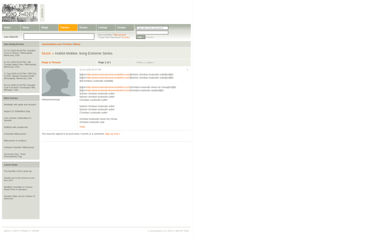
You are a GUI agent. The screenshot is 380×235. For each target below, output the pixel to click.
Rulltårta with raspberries (16, 127)
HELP (16, 231)
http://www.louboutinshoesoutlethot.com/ (108, 74)
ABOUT (7, 231)
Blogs (45, 27)
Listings (102, 27)
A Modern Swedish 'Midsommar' (19, 147)
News (26, 27)
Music (77, 44)
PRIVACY (25, 231)
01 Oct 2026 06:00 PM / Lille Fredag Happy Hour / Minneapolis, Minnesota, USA (20, 64)
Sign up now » (112, 133)
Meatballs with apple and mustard (20, 104)
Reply (82, 127)
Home (7, 27)
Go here (126, 37)
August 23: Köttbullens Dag (17, 111)
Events (83, 27)
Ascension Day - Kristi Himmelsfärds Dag (14, 155)
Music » (48, 53)
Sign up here (120, 35)
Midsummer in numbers (15, 140)
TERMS (35, 231)
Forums (65, 27)
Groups (121, 27)
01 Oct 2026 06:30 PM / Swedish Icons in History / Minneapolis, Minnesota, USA (19, 53)
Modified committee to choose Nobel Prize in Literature (18, 188)
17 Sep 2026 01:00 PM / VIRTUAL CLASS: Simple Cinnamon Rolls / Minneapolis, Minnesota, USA (20, 76)
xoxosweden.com (52, 44)
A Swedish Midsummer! (15, 134)
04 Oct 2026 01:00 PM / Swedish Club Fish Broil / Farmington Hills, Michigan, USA (20, 87)
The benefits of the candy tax (18, 171)
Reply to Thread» (51, 62)
